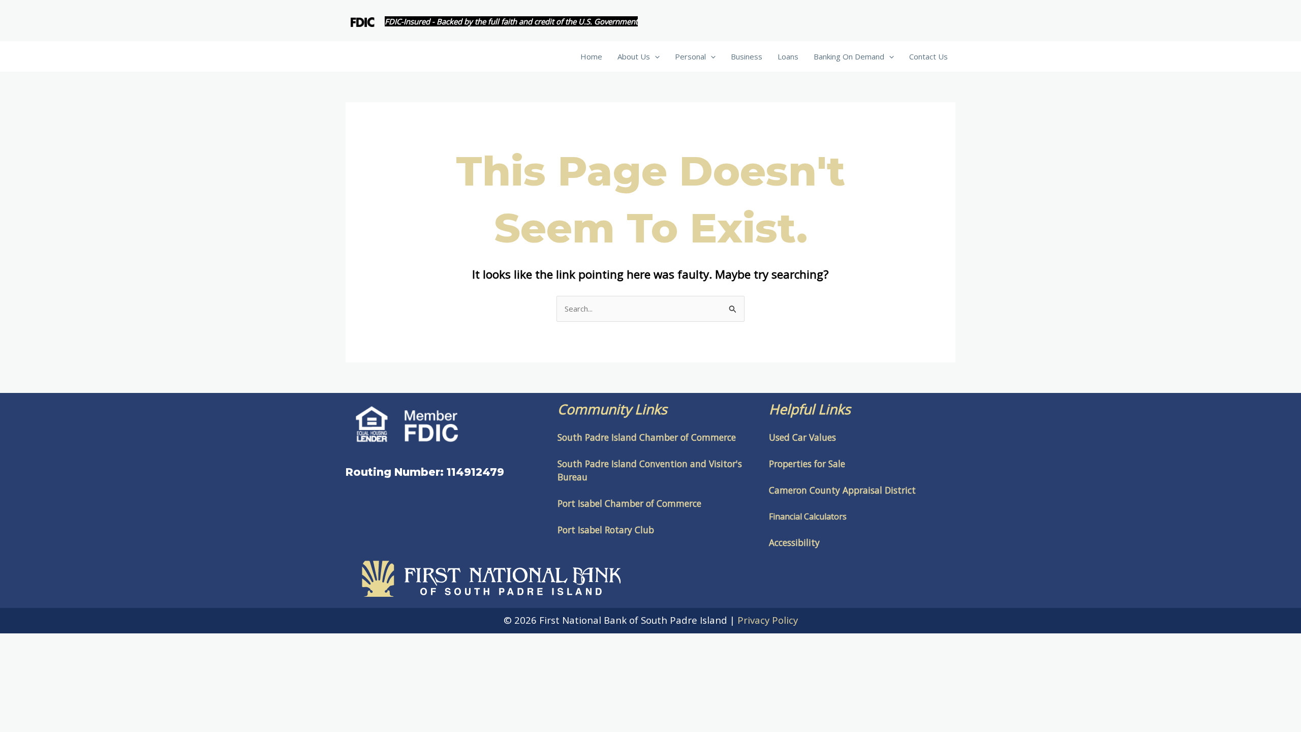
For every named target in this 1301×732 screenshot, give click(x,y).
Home (591, 56)
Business (746, 56)
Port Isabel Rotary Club (605, 530)
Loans (788, 56)
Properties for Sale (807, 464)
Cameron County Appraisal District (842, 490)
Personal (690, 56)
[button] (655, 56)
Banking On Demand (849, 56)
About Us (633, 56)
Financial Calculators (808, 516)
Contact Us (928, 56)
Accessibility (794, 542)
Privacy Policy (767, 620)
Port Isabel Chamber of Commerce (629, 503)
